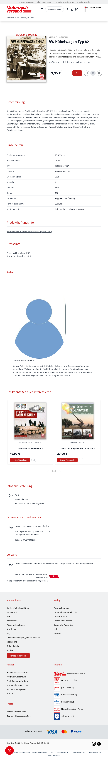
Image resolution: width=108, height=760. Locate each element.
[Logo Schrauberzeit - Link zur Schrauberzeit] (57, 716)
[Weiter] (60, 471)
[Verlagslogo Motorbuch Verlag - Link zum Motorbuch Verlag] (57, 680)
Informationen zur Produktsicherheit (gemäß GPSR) (29, 231)
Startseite (10, 17)
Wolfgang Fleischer (77, 442)
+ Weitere (37, 442)
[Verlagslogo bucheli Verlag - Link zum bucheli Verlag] (57, 702)
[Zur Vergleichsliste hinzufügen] (93, 73)
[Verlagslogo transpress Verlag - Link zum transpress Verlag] (57, 695)
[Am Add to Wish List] (33, 460)
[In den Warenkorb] (77, 73)
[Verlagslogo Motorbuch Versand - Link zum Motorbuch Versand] (60, 674)
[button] (26, 59)
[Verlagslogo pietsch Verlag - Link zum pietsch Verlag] (57, 688)
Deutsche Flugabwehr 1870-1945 (78, 448)
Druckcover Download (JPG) (19, 256)
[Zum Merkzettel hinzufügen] (86, 73)
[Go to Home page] (19, 9)
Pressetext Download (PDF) (19, 253)
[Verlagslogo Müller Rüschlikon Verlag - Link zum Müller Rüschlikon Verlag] (57, 709)
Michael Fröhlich (25, 442)
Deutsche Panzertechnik (30, 448)
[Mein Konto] (71, 9)
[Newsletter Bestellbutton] (54, 576)
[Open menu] (42, 9)
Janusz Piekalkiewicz (58, 36)
